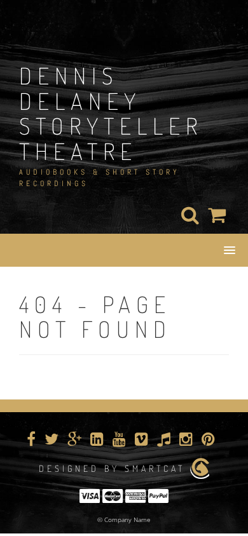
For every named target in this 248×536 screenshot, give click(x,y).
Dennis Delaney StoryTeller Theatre (111, 113)
